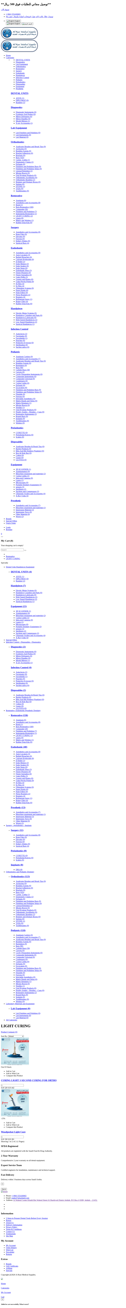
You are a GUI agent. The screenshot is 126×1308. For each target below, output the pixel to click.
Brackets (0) (20, 155)
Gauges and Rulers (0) (24, 279)
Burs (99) (19, 368)
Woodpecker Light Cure (13, 1132)
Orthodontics (21, 66)
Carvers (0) (20, 372)
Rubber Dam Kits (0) (24, 223)
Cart (2, 1297)
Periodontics (20, 82)
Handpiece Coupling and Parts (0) (29, 315)
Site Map (9, 1236)
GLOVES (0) (21, 460)
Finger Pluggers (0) (23, 273)
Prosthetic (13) (18, 807)
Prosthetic (19, 89)
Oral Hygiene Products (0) (26, 175)
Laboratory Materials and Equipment (20, 1004)
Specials (9, 1270)
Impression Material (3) (25, 510)
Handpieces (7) (18, 585)
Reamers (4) (20, 297)
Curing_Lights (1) (23, 160)
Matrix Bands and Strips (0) (26, 401)
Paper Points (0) (22, 290)
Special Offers (11, 521)
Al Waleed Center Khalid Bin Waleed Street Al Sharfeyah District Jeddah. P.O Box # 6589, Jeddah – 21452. (55, 1200)
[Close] (2, 536)
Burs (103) (20, 158)
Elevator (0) (20, 236)
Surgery (19, 71)
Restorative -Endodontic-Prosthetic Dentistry (23, 710)
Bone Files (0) (21, 234)
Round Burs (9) (22, 416)
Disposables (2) (18, 690)
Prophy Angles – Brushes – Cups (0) (30, 412)
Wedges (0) (20, 423)
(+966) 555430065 (13, 14)
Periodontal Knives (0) (24, 435)
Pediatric (19, 80)
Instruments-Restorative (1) (26, 214)
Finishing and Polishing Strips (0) (29, 169)
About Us (10, 1223)
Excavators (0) (21, 388)
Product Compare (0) (9, 1032)
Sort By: (4, 1036)
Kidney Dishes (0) (23, 241)
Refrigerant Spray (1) (24, 299)
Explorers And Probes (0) (26, 114)
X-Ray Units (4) (22, 496)
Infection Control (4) (21, 667)
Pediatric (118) (18, 930)
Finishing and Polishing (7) (26, 211)
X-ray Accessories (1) (24, 123)
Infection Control (22, 78)
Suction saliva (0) (22, 347)
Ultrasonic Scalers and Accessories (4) (30, 494)
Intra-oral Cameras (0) (24, 478)
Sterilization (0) (22, 345)
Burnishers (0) (21, 365)
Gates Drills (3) (22, 277)
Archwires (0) (21, 149)
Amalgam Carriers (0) (24, 357)
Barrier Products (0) (23, 449)
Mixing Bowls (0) (23, 173)
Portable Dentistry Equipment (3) (28, 485)
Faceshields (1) (21, 338)
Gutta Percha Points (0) (25, 281)
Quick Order (11, 523)
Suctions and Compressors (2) (27, 491)
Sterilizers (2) (21, 489)
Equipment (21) (19, 606)
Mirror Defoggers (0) (24, 117)
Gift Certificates (12, 1266)
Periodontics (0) (19, 850)
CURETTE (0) (22, 433)
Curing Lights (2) (22, 476)
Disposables (20, 84)
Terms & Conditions (14, 1229)
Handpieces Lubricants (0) (26, 318)
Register (9, 530)
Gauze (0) (20, 458)
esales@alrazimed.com (20, 1198)
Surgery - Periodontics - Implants (19, 825)
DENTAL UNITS (23, 60)
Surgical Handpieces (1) (25, 324)
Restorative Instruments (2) (26, 414)
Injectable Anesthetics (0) (25, 399)
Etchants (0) (20, 164)
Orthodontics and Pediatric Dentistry (20, 872)
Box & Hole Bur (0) (24, 453)
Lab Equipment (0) (20, 1008)
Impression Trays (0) (24, 512)
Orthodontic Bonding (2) (25, 180)
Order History (11, 1248)
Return (8, 1220)
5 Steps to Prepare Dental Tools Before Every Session (27, 1218)
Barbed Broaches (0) (24, 257)
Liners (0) (19, 218)
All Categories (11, 1020)
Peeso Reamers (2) (23, 295)
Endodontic (20, 73)
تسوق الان (5, 9)
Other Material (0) (23, 514)
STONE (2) (20, 186)
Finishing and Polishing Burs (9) (28, 166)
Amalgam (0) (21, 200)
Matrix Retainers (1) (23, 403)
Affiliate (9, 1268)
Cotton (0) (20, 455)
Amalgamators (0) (23, 471)
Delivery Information (14, 1225)
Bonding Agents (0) (23, 151)
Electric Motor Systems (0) (26, 313)
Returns (9, 1254)
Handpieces (20, 75)
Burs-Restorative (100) (24, 207)
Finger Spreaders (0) (24, 275)
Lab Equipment (22, 64)
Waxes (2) (20, 516)
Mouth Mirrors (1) (23, 121)
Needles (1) (20, 407)
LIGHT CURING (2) (24, 216)
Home (8, 55)
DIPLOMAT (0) (22, 100)
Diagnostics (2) (18, 647)
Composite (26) (22, 209)
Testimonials (11, 1234)
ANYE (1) (20, 98)
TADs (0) (19, 189)
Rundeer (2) (20, 102)
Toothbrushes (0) (22, 191)
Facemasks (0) (21, 336)
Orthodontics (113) (20, 876)
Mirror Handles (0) (23, 119)
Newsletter (10, 1252)
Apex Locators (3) (23, 255)
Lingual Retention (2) (24, 171)
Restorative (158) (19, 715)
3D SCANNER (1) (23, 469)
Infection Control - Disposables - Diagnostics (23, 642)
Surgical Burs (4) (22, 243)
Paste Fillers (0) (22, 293)
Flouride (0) (20, 394)
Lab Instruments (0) (23, 135)
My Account (11, 1245)
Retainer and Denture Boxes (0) (28, 182)
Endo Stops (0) (21, 268)
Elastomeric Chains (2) (24, 162)
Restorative (20, 69)
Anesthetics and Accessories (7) (28, 359)
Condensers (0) (22, 381)
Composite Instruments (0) (26, 376)
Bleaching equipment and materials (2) (31, 474)
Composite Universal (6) (25, 379)
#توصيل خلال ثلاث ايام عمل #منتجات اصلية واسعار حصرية (29, 17)
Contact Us (10, 1231)
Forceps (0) (20, 239)
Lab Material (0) (22, 137)
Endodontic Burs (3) (24, 270)
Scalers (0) (20, 437)
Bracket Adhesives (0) (24, 153)
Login (8, 527)
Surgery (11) (17, 830)
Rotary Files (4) (22, 301)
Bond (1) (19, 205)
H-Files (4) (20, 284)
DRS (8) (19, 870)
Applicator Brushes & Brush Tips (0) (30, 446)
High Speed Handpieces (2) (26, 320)
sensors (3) (20, 487)
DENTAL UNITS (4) (21, 571)
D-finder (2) (20, 262)
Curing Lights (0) (22, 383)
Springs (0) (20, 184)
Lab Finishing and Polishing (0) (28, 133)
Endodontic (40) (19, 747)
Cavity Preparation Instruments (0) (29, 374)
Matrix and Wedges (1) (25, 220)
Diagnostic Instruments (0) (26, 112)
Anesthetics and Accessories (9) (28, 253)
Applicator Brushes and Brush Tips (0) (31, 147)
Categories (10, 58)
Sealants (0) (20, 419)
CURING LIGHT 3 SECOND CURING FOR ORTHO (29, 1080)
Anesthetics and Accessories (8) (28, 203)
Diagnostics (20, 62)
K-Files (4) (20, 286)
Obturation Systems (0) (25, 288)
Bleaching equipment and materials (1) (31, 508)
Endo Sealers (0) (22, 266)
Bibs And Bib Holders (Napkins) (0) (30, 451)
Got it (4, 1189)
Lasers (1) (20, 480)
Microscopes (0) (22, 483)
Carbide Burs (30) (23, 370)
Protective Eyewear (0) (25, 343)
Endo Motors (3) (22, 264)
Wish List (9, 1250)
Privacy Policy (11, 1227)
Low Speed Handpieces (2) (26, 322)
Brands (8, 519)
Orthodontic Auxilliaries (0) (26, 178)
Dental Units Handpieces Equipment (20, 567)
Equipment (20, 86)
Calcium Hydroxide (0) (25, 259)
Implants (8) (17, 865)
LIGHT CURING (13, 559)
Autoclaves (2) (21, 334)
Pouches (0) (20, 340)
